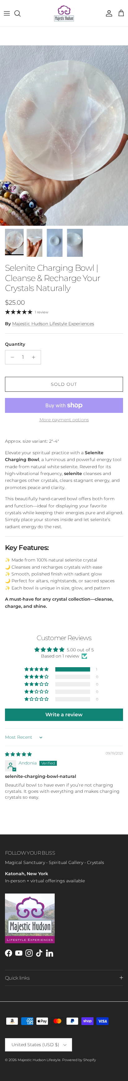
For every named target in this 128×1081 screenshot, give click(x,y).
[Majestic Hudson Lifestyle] (64, 13)
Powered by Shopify (79, 1060)
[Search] (20, 13)
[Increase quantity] (35, 357)
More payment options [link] (64, 420)
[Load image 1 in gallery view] (64, 135)
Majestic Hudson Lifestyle (39, 1060)
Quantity (15, 344)
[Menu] (7, 13)
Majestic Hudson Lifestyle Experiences (53, 323)
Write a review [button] (64, 715)
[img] (18, 754)
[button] (37, 669)
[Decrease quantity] (10, 357)
